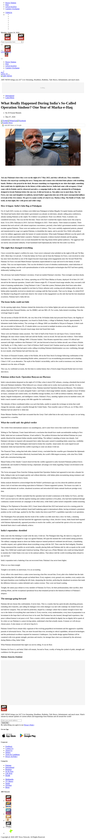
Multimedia (9, 779)
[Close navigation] (2, 58)
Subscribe (5, 723)
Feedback (8, 746)
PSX (7, 5)
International (9, 96)
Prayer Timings (10, 3)
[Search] (2, 50)
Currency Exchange (12, 9)
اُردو (9, 52)
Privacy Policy (29, 725)
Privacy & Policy (11, 757)
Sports (7, 783)
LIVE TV (4, 52)
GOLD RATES (11, 7)
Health (7, 775)
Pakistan (8, 765)
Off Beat (8, 785)
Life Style (8, 773)
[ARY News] (5, 47)
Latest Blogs (9, 98)
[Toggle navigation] (2, 44)
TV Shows (9, 781)
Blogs (7, 787)
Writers (7, 752)
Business (8, 769)
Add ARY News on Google (13, 125)
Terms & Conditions (12, 754)
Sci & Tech (9, 771)
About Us (8, 750)
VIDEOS (8, 13)
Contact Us (9, 748)
